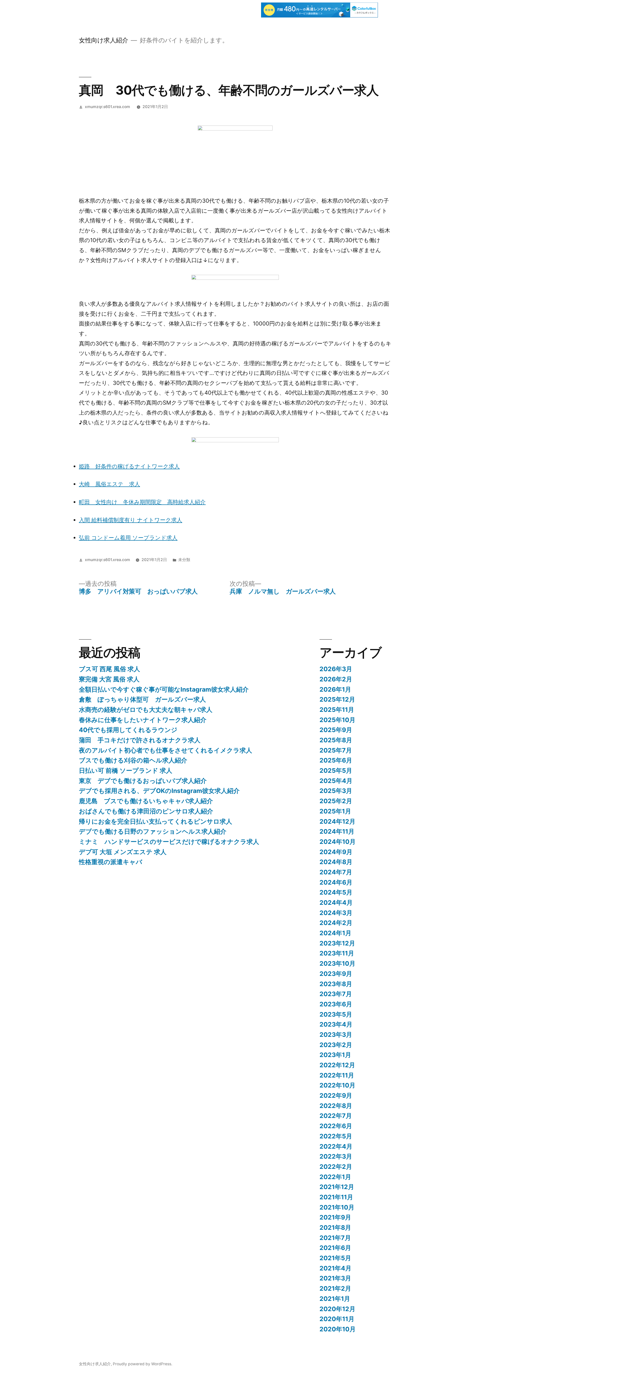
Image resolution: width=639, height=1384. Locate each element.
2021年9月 (335, 1217)
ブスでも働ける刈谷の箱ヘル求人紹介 (133, 760)
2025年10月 (337, 720)
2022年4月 (336, 1146)
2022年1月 (335, 1177)
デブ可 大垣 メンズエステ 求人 (122, 852)
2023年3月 (336, 1034)
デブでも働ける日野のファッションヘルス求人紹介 (152, 831)
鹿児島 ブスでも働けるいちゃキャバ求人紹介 (146, 801)
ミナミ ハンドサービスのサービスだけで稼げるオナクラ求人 (169, 841)
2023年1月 (335, 1055)
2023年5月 (336, 1014)
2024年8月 (336, 862)
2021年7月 (335, 1237)
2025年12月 (337, 699)
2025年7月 (336, 750)
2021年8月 (335, 1227)
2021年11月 (336, 1197)
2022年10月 (337, 1085)
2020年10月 (338, 1329)
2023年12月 (337, 943)
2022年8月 (336, 1105)
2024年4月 (336, 902)
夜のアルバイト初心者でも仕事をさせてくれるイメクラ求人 (165, 750)
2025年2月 (336, 801)
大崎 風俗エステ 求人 (109, 484)
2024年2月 (336, 922)
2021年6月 (335, 1247)
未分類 (184, 559)
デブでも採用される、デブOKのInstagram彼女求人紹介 (159, 790)
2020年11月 (337, 1319)
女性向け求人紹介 (103, 40)
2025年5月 (336, 770)
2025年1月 (335, 811)
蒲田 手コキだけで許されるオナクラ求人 (139, 740)
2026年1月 (335, 689)
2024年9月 (336, 852)
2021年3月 (335, 1278)
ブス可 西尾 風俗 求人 (109, 669)
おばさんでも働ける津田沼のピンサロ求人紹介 (146, 811)
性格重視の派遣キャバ (110, 862)
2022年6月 (336, 1126)
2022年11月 (337, 1075)
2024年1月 (335, 933)
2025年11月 (337, 709)
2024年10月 (338, 841)
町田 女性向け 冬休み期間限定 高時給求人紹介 (142, 502)
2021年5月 (335, 1258)
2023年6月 (336, 1004)
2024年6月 (336, 882)
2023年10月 (337, 963)
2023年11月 (337, 953)
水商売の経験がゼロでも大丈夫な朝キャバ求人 (145, 709)
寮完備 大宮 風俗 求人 (109, 679)
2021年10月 (337, 1207)
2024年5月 (336, 892)
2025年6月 (336, 760)
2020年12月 (337, 1309)
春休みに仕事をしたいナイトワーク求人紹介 (142, 720)
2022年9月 (336, 1095)
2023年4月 (336, 1024)
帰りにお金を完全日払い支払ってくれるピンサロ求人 (155, 821)
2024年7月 (336, 872)
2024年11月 (337, 831)
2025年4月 (336, 780)
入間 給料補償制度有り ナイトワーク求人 (130, 520)
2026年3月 (336, 669)
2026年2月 (336, 679)
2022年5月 (336, 1136)
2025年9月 (336, 730)
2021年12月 (337, 1187)
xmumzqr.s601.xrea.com (107, 106)
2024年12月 (337, 821)
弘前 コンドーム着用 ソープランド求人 (128, 537)
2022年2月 (336, 1166)
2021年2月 (335, 1288)
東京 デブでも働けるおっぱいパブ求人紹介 (143, 780)
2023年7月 (336, 994)
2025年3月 (336, 790)
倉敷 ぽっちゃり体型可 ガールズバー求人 (142, 699)
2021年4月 (335, 1268)
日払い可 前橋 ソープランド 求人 (125, 770)
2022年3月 (336, 1156)
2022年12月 (337, 1065)
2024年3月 (336, 913)
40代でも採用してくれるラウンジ (128, 730)
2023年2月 (336, 1045)
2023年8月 (336, 984)
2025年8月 (336, 740)
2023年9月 (336, 973)
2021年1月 (335, 1298)
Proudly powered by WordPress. (142, 1364)
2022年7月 (336, 1115)
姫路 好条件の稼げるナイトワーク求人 (129, 466)
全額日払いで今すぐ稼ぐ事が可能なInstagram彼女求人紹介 (164, 689)
